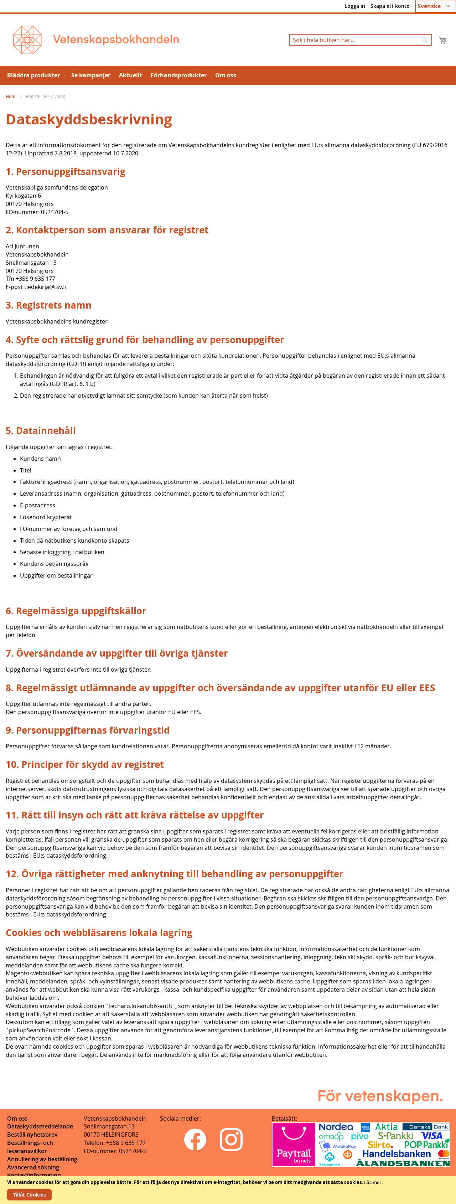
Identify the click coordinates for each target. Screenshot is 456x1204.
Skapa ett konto (390, 5)
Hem (11, 96)
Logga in (354, 5)
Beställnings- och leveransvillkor (30, 1147)
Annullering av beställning (42, 1159)
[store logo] (96, 40)
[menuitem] (35, 75)
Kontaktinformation (34, 1175)
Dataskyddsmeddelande (40, 1126)
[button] (436, 6)
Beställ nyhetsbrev (32, 1134)
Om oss (17, 1118)
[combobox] (360, 40)
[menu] (228, 75)
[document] (228, 1190)
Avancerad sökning (33, 1167)
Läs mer (373, 1182)
